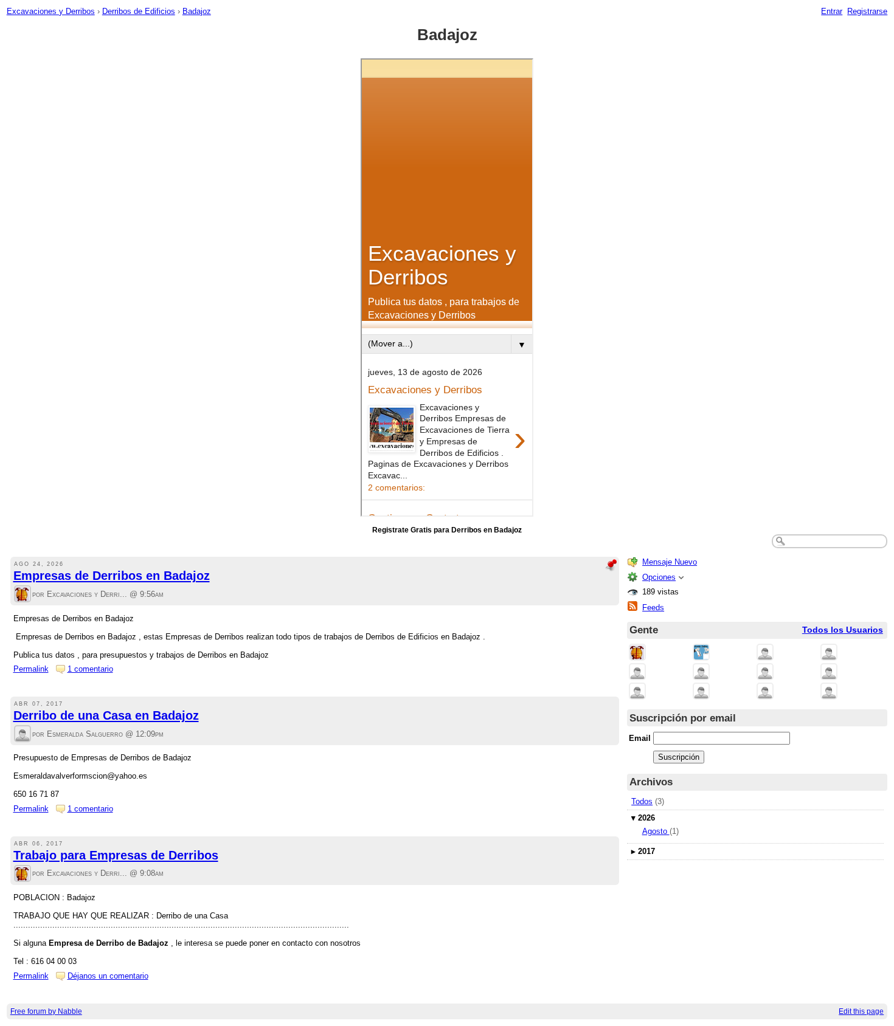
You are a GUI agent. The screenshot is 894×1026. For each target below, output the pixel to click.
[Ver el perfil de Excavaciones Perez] (765, 672)
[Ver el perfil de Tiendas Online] (701, 653)
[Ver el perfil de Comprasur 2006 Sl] (828, 653)
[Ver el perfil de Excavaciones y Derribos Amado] (637, 672)
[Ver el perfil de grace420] (828, 692)
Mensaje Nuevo (669, 561)
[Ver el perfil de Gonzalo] (701, 692)
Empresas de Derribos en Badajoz (111, 575)
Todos (642, 801)
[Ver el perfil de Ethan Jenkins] (765, 692)
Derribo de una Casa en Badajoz (106, 715)
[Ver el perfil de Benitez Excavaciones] (701, 672)
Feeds (653, 607)
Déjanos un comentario (108, 975)
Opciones (659, 577)
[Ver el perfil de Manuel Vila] (828, 672)
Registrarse (867, 11)
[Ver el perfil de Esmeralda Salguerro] (22, 734)
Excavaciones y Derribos (51, 11)
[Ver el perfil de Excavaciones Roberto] (637, 692)
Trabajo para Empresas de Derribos (115, 855)
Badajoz (196, 11)
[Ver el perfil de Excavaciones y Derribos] (22, 594)
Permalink (31, 668)
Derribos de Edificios (138, 11)
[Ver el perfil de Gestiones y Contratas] (765, 653)
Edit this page (861, 1011)
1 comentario (90, 668)
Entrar (831, 11)
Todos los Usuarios (842, 630)
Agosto (656, 831)
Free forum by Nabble (46, 1011)
